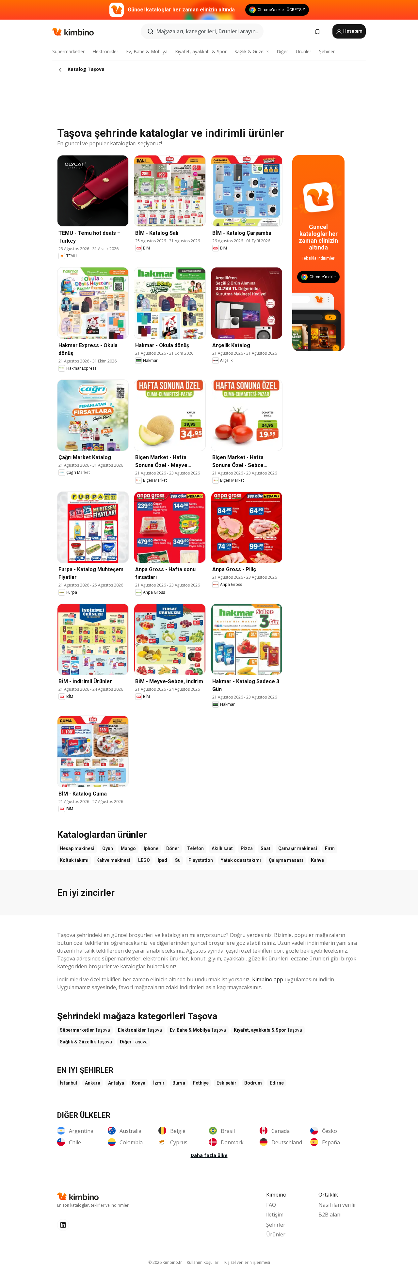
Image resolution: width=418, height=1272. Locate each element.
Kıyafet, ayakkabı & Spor (201, 51)
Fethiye (201, 1083)
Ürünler (303, 51)
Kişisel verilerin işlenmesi (247, 1262)
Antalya (116, 1083)
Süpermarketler (68, 51)
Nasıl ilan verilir (337, 1204)
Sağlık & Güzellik (251, 51)
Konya (138, 1083)
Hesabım (352, 31)
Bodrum (253, 1083)
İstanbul (68, 1083)
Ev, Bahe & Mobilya (147, 51)
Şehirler (327, 51)
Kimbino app (267, 979)
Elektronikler (105, 51)
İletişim (274, 1214)
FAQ (271, 1204)
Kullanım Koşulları (203, 1262)
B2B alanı (330, 1214)
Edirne (277, 1083)
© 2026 (165, 1262)
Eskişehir (226, 1083)
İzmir (159, 1083)
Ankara (92, 1083)
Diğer (282, 51)
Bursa (178, 1083)
